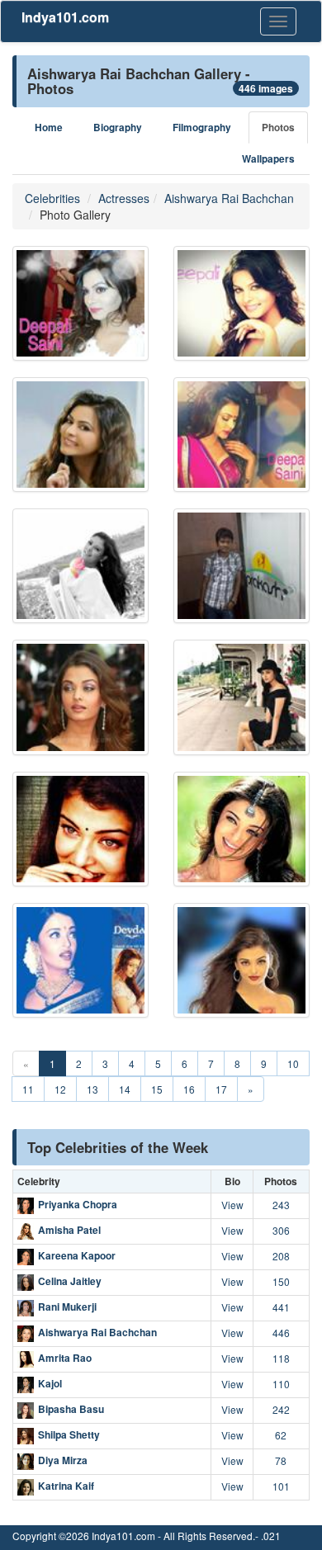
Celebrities (52, 198)
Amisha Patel (69, 1230)
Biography (117, 128)
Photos (278, 128)
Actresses (123, 198)
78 (280, 1460)
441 (281, 1307)
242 (281, 1409)
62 (280, 1435)
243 (281, 1205)
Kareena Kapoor (77, 1256)
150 (281, 1281)
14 (124, 1089)
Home (49, 128)
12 (60, 1089)
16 (189, 1089)
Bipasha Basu (71, 1409)
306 (281, 1230)
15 (157, 1089)
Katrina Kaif (66, 1486)
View (232, 1205)
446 (281, 1333)
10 (293, 1063)
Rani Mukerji (67, 1307)
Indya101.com (65, 16)
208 (281, 1256)
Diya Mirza (63, 1460)
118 (281, 1358)
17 (221, 1089)
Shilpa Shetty (69, 1435)
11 (28, 1089)
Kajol (50, 1384)
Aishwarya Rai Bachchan (229, 198)
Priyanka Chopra (77, 1205)
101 (281, 1486)
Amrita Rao (65, 1358)
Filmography (202, 128)
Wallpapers (268, 159)
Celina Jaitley (70, 1281)
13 (92, 1089)
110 (281, 1384)
